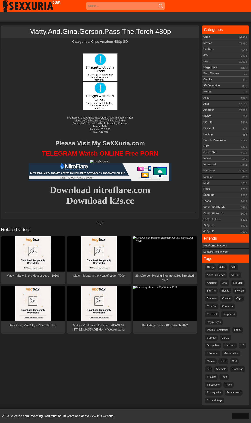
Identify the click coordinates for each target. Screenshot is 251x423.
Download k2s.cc (100, 200)
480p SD (121, 41)
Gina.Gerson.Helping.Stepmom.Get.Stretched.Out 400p (165, 278)
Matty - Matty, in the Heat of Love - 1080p (33, 275)
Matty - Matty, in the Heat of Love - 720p (99, 275)
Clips (95, 41)
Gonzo (225, 337)
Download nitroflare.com (100, 190)
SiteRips (225, 49)
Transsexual (234, 392)
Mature (211, 361)
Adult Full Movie (216, 275)
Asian (225, 98)
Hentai (225, 92)
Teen (224, 376)
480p (222, 267)
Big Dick (238, 282)
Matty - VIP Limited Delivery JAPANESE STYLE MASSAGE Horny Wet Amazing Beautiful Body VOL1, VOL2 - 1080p (99, 327)
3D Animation (225, 86)
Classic (226, 298)
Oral (234, 361)
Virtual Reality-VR (225, 207)
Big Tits (225, 122)
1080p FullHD (225, 219)
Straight (211, 376)
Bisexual (225, 128)
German (211, 337)
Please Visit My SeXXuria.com (100, 143)
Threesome (213, 384)
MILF (225, 183)
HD (242, 345)
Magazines (225, 67)
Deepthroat (229, 314)
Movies (225, 43)
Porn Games (225, 73)
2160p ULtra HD (225, 213)
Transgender (214, 392)
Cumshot (212, 314)
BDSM (225, 116)
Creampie (227, 306)
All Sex (235, 275)
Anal (225, 104)
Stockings (237, 369)
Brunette (211, 298)
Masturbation (231, 353)
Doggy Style (214, 322)
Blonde (225, 290)
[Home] (37, 6)
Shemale (225, 195)
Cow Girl (211, 306)
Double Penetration (225, 140)
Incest (225, 158)
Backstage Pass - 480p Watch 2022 (165, 325)
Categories (213, 29)
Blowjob (239, 290)
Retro (225, 189)
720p (233, 267)
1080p (210, 267)
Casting (225, 134)
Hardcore (225, 171)
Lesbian (225, 177)
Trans (228, 384)
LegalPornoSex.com (215, 251)
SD (208, 369)
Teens (225, 201)
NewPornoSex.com (215, 245)
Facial (237, 329)
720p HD (225, 225)
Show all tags (214, 400)
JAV (225, 55)
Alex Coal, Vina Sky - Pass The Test (33, 325)
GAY (225, 146)
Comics (225, 80)
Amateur (106, 41)
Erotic (225, 61)
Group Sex (225, 152)
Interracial (225, 165)
